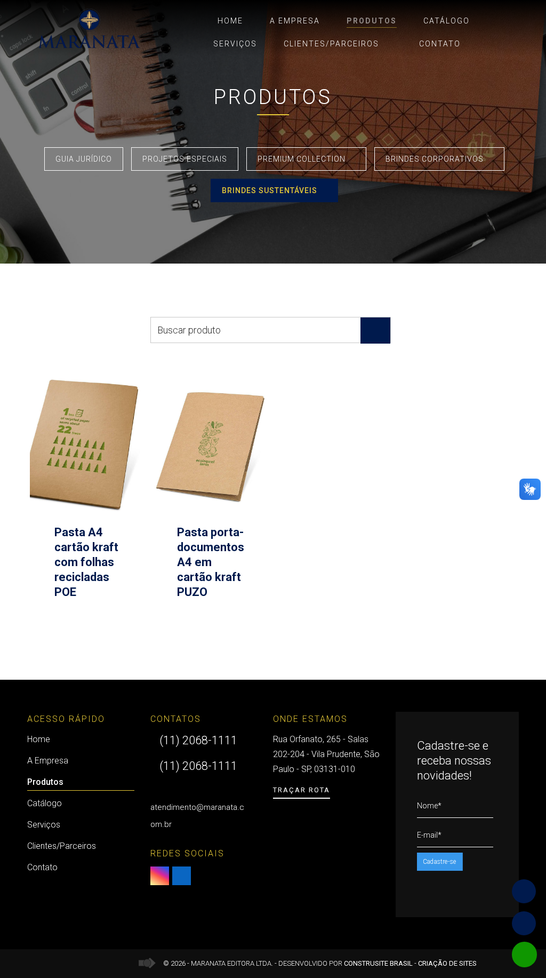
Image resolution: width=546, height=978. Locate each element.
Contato (440, 43)
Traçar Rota (301, 790)
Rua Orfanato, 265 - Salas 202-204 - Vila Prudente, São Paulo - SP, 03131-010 (326, 754)
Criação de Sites (447, 963)
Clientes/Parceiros (331, 43)
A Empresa (295, 21)
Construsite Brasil (378, 963)
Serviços (235, 43)
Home (230, 21)
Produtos (372, 21)
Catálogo (446, 21)
